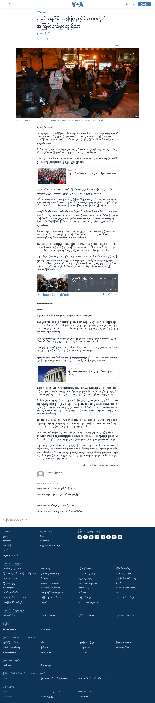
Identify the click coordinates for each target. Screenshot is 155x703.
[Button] (114, 45)
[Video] (134, 4)
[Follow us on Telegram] (103, 537)
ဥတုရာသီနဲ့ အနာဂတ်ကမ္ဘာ (50, 573)
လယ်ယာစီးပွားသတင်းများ (50, 588)
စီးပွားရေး (44, 578)
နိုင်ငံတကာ (41, 12)
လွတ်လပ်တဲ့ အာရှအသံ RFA (51, 692)
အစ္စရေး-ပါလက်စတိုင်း (11, 555)
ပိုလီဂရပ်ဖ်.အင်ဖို (84, 647)
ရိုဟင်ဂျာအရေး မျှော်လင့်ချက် (89, 602)
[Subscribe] (120, 537)
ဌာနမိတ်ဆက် (8, 665)
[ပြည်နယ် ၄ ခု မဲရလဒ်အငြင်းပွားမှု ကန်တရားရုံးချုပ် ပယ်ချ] (52, 374)
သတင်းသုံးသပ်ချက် (10, 578)
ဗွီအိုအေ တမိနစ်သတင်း (124, 642)
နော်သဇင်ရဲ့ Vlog (122, 647)
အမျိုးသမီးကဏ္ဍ (84, 597)
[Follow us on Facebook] (80, 537)
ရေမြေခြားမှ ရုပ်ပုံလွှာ (86, 642)
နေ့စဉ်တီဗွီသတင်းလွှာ (10, 642)
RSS (42, 536)
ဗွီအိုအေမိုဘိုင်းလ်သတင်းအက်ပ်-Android (93, 678)
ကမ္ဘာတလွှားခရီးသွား (86, 578)
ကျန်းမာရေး (82, 593)
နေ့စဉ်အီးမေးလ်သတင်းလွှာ (50, 546)
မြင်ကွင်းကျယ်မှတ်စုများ (87, 573)
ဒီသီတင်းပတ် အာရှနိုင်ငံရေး (88, 583)
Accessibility (83, 697)
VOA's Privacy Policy (86, 692)
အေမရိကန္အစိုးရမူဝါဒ (48, 697)
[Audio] (126, 4)
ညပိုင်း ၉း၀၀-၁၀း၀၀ (48, 629)
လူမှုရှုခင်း (44, 602)
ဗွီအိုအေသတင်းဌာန (79, 281)
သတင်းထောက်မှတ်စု (10, 593)
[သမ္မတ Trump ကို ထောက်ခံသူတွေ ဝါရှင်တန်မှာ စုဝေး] (52, 176)
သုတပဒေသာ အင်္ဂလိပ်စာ (125, 616)
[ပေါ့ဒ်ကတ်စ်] (114, 537)
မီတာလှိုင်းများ (46, 665)
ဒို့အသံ (118, 593)
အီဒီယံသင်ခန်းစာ (9, 616)
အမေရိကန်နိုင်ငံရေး (10, 588)
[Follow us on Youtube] (91, 537)
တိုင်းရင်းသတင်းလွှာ (123, 569)
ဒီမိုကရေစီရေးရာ (9, 583)
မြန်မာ (5, 536)
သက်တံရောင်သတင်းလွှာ (125, 597)
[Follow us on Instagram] (97, 537)
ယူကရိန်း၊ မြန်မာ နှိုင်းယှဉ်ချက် (52, 593)
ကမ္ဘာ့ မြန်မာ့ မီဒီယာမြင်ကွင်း (13, 602)
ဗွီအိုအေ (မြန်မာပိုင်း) (44, 34)
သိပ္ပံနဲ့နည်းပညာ (46, 569)
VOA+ (5, 678)
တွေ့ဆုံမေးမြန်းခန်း (47, 652)
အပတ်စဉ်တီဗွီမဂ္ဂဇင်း (10, 652)
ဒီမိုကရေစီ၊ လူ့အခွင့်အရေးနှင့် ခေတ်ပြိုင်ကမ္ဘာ (19, 573)
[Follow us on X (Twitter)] (85, 537)
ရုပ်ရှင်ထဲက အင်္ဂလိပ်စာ (86, 616)
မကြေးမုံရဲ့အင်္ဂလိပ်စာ (48, 616)
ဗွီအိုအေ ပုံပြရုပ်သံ (85, 652)
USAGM (6, 692)
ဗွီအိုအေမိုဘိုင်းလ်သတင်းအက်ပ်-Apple (55, 678)
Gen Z (118, 583)
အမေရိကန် (7, 546)
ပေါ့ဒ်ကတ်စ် (44, 541)
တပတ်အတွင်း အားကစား (50, 583)
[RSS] (108, 537)
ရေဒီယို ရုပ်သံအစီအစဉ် (11, 647)
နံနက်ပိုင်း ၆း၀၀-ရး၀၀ (11, 629)
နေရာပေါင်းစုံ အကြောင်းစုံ (125, 588)
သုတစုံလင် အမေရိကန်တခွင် (126, 578)
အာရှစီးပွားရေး (83, 588)
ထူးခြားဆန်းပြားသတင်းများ (51, 597)
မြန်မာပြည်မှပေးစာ (85, 569)
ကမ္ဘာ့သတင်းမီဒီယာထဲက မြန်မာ (14, 597)
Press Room (7, 697)
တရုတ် (5, 550)
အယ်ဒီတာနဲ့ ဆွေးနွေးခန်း (12, 569)
